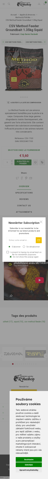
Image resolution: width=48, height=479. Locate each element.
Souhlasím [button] (29, 459)
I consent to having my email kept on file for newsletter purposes (25, 253)
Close (41, 221)
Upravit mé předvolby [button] (28, 470)
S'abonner (16, 246)
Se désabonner (33, 246)
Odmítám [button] (29, 465)
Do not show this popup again (26, 257)
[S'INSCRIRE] (39, 240)
